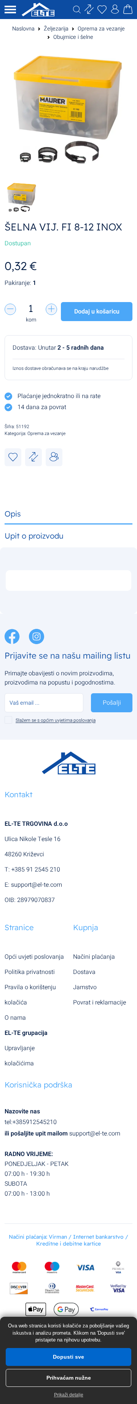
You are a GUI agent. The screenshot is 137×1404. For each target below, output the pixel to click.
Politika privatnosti (30, 972)
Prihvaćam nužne (68, 1378)
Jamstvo (85, 987)
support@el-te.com (36, 884)
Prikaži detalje (68, 1395)
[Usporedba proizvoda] (33, 457)
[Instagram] (36, 636)
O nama (15, 1017)
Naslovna (23, 29)
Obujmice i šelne (73, 37)
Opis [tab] (13, 513)
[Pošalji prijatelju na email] (54, 457)
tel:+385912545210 (31, 1122)
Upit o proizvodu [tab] (34, 535)
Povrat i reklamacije (99, 1002)
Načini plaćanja (94, 956)
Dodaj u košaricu (96, 311)
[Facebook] (13, 636)
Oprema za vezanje (101, 29)
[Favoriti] (13, 457)
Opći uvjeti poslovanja (34, 956)
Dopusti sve (68, 1357)
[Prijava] (114, 10)
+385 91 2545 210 (35, 869)
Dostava (84, 972)
